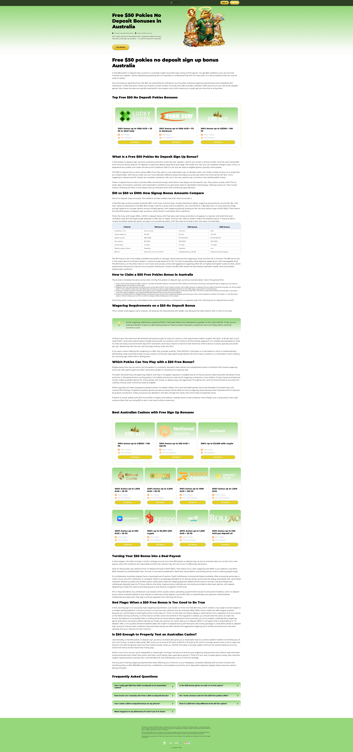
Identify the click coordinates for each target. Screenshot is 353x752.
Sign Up (234, 2)
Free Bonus (120, 47)
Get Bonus (135, 142)
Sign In (224, 2)
